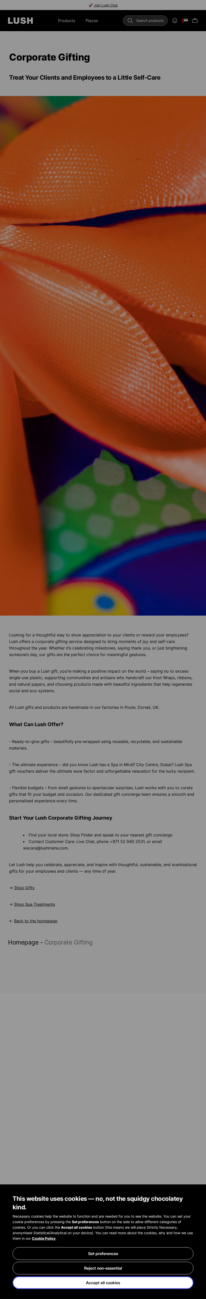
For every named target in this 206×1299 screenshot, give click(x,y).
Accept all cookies (103, 1282)
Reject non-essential (103, 1268)
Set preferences (103, 1253)
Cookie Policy (44, 1238)
